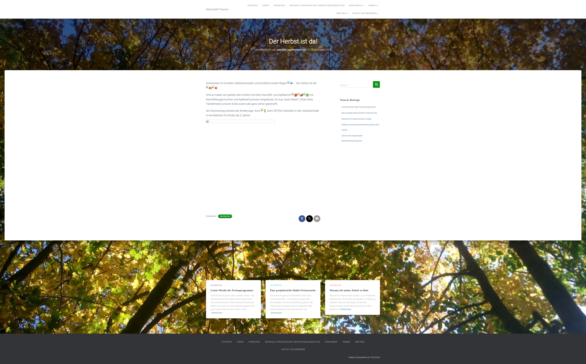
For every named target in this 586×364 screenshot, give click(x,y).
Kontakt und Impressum (364, 13)
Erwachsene (355, 5)
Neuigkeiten (225, 216)
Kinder (265, 5)
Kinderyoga (279, 5)
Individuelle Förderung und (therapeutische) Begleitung (317, 5)
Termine (372, 5)
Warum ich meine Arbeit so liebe (356, 119)
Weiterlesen (216, 313)
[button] (362, 5)
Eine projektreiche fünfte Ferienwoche (359, 113)
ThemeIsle (375, 357)
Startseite (253, 5)
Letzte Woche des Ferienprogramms (359, 107)
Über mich (341, 13)
